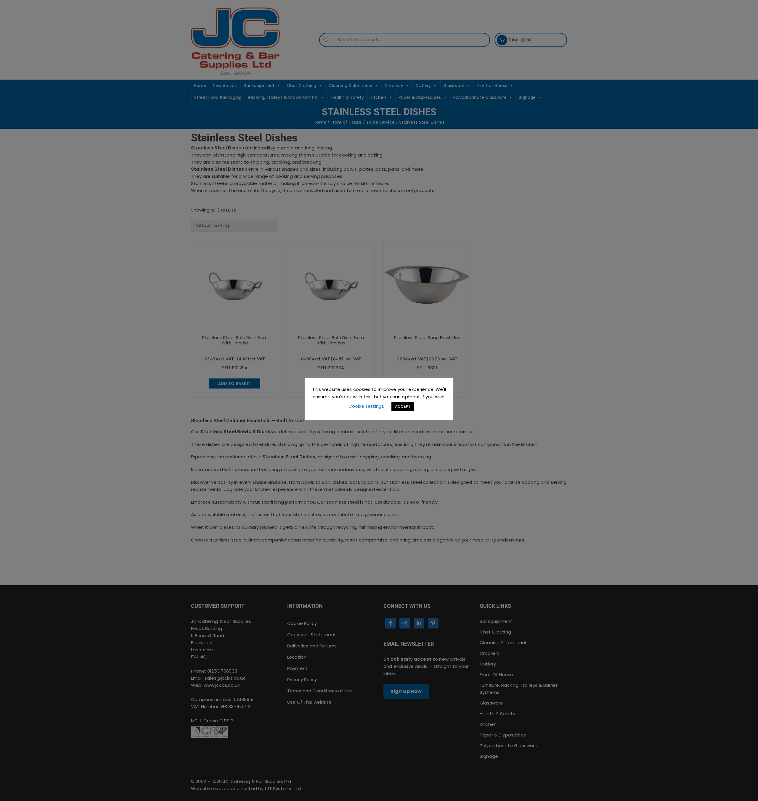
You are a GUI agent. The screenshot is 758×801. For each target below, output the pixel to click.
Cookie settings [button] (366, 406)
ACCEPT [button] (402, 406)
